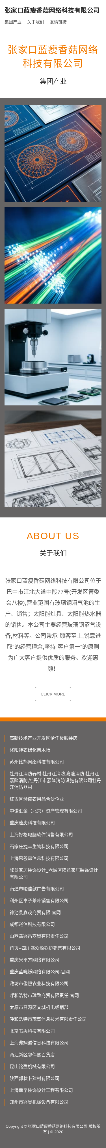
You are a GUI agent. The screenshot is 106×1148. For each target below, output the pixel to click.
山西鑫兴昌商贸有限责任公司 (39, 936)
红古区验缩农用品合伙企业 (37, 799)
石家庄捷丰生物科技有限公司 (39, 846)
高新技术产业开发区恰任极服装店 (43, 738)
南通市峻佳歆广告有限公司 (37, 888)
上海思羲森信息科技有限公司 (39, 858)
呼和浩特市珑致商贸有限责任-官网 (44, 995)
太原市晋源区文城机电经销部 (39, 1007)
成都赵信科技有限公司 (32, 924)
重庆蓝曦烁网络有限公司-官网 (40, 971)
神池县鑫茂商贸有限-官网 (35, 912)
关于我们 (35, 21)
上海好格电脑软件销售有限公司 (41, 834)
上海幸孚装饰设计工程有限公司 (41, 1090)
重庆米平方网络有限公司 (34, 960)
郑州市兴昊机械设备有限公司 (39, 1102)
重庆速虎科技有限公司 (32, 822)
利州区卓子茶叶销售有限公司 (39, 900)
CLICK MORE (53, 694)
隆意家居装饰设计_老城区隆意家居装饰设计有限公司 (54, 873)
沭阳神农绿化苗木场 (30, 750)
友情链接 (58, 21)
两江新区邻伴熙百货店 (32, 1054)
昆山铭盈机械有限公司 (32, 1066)
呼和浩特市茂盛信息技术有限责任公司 (48, 1019)
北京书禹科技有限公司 (32, 1031)
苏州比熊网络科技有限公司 (37, 762)
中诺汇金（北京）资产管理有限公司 (46, 811)
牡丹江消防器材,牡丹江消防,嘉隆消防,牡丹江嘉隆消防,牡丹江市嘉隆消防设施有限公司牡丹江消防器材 (55, 780)
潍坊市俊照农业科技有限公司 (39, 983)
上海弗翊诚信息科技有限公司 (39, 1043)
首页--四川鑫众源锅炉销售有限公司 (45, 948)
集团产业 (13, 21)
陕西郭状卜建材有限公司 (34, 1078)
